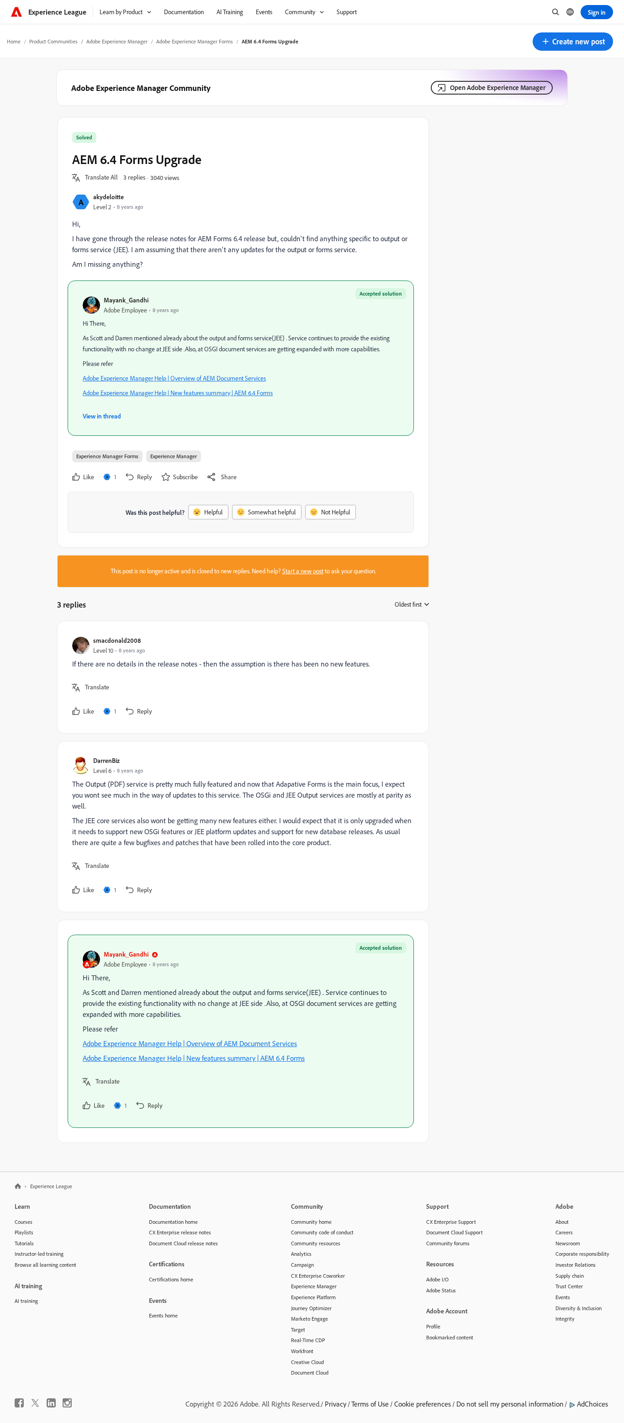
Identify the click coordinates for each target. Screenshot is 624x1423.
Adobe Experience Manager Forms (194, 41)
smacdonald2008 (117, 640)
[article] (241, 677)
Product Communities (53, 41)
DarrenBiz (106, 760)
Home (14, 41)
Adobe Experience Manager (117, 41)
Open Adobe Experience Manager (497, 87)
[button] (573, 41)
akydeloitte (108, 197)
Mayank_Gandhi (126, 300)
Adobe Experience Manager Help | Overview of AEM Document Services (174, 378)
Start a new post (302, 571)
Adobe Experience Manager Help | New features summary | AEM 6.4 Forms (178, 393)
